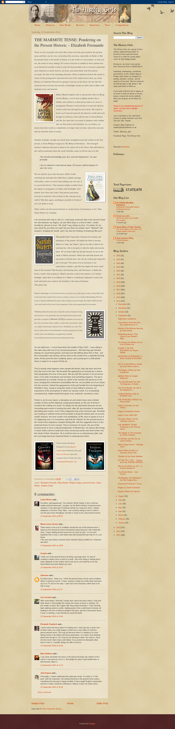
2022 (118, 271)
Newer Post (37, 703)
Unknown (44, 575)
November (122, 308)
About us (50, 25)
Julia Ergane (45, 673)
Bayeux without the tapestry (129, 491)
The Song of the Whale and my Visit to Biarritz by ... (130, 343)
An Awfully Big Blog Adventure (124, 204)
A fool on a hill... (123, 216)
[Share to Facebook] (75, 479)
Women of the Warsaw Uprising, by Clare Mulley (130, 329)
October (121, 312)
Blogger (92, 724)
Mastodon (126, 147)
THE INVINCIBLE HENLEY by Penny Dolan (130, 401)
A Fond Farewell (122, 240)
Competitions (122, 25)
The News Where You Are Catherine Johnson (128, 420)
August (121, 496)
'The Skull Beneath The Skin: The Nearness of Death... (129, 383)
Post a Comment (44, 692)
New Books (65, 25)
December (122, 304)
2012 (118, 531)
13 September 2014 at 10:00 (51, 546)
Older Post (102, 703)
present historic (89, 483)
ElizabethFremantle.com (68, 462)
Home (37, 25)
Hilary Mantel (63, 483)
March (121, 515)
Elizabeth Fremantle (48, 483)
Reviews (80, 25)
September (123, 316)
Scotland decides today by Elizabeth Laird (128, 395)
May (120, 508)
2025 (118, 259)
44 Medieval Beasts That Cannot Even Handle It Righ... (128, 336)
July (120, 500)
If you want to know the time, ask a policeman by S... (129, 323)
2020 (118, 278)
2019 (118, 282)
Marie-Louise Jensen (49, 524)
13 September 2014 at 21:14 (51, 665)
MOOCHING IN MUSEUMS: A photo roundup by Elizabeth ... (130, 358)
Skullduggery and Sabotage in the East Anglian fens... (130, 479)
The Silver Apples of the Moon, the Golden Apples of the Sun (129, 230)
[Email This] (67, 479)
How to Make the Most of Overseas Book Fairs (128, 451)
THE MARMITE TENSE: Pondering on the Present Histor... (129, 427)
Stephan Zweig (47, 486)
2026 (118, 256)
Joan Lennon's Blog (124, 238)
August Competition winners (129, 411)
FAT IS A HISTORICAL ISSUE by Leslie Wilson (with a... (130, 365)
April (120, 511)
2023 (118, 267)
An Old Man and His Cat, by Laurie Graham (129, 440)
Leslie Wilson (46, 500)
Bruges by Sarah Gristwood (129, 488)
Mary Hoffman (46, 654)
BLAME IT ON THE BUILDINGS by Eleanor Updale (128, 350)
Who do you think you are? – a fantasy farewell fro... (130, 467)
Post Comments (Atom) (52, 709)
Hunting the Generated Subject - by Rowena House (128, 208)
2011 (118, 535)
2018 (118, 286)
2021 (118, 275)
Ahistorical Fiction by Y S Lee (130, 484)
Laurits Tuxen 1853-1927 (127, 415)
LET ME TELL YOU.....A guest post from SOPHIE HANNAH (130, 461)
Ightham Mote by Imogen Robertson (128, 377)
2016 (118, 294)
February (122, 519)
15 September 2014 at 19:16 (51, 687)
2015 (118, 297)
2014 (118, 301)
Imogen (43, 553)
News (107, 25)
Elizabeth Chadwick (48, 624)
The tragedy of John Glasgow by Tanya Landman (129, 434)
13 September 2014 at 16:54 (51, 646)
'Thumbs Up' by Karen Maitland (130, 456)
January (121, 523)
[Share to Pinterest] (78, 479)
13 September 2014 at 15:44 (51, 616)
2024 (118, 263)
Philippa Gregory (75, 483)
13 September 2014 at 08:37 (51, 516)
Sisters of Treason (62, 454)
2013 (118, 527)
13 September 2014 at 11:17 (51, 589)
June (120, 504)
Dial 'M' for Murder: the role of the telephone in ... (129, 389)
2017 (118, 290)
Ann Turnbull (46, 597)
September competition (127, 319)
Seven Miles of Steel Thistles (128, 227)
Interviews (95, 25)
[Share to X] (73, 479)
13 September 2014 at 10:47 (51, 567)
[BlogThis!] (70, 479)
